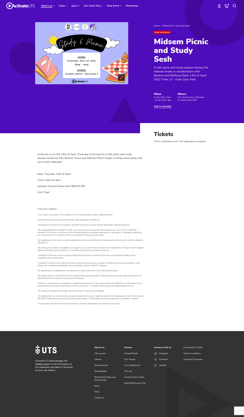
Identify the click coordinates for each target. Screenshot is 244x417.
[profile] (219, 6)
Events (157, 25)
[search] (234, 6)
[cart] (227, 6)
